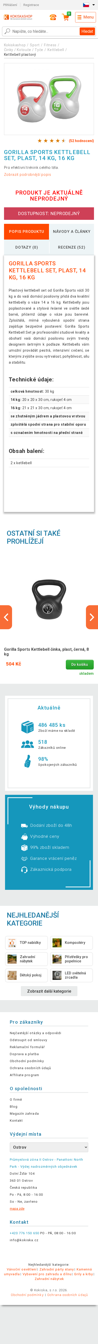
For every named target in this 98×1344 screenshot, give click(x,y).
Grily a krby (83, 1274)
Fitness (50, 45)
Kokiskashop (15, 45)
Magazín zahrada (24, 1113)
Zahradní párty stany (56, 1269)
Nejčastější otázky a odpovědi (35, 1033)
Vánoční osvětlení (22, 1269)
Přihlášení (10, 5)
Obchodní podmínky (27, 1061)
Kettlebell (55, 50)
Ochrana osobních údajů (30, 1068)
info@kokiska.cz (24, 1240)
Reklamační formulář (27, 1047)
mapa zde (17, 1208)
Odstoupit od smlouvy (28, 1040)
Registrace (31, 5)
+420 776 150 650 (24, 1233)
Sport (35, 45)
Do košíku (79, 664)
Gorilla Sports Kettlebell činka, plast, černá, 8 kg (46, 651)
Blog (14, 1106)
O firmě (16, 1099)
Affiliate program (24, 1075)
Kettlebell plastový (20, 55)
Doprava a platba (24, 1054)
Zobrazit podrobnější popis (27, 175)
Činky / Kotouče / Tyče (23, 50)
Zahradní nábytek (49, 1279)
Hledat (87, 31)
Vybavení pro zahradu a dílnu (47, 1274)
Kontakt (16, 1120)
